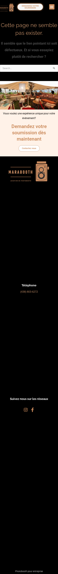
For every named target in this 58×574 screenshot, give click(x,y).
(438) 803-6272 (29, 291)
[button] (51, 7)
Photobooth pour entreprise (29, 571)
